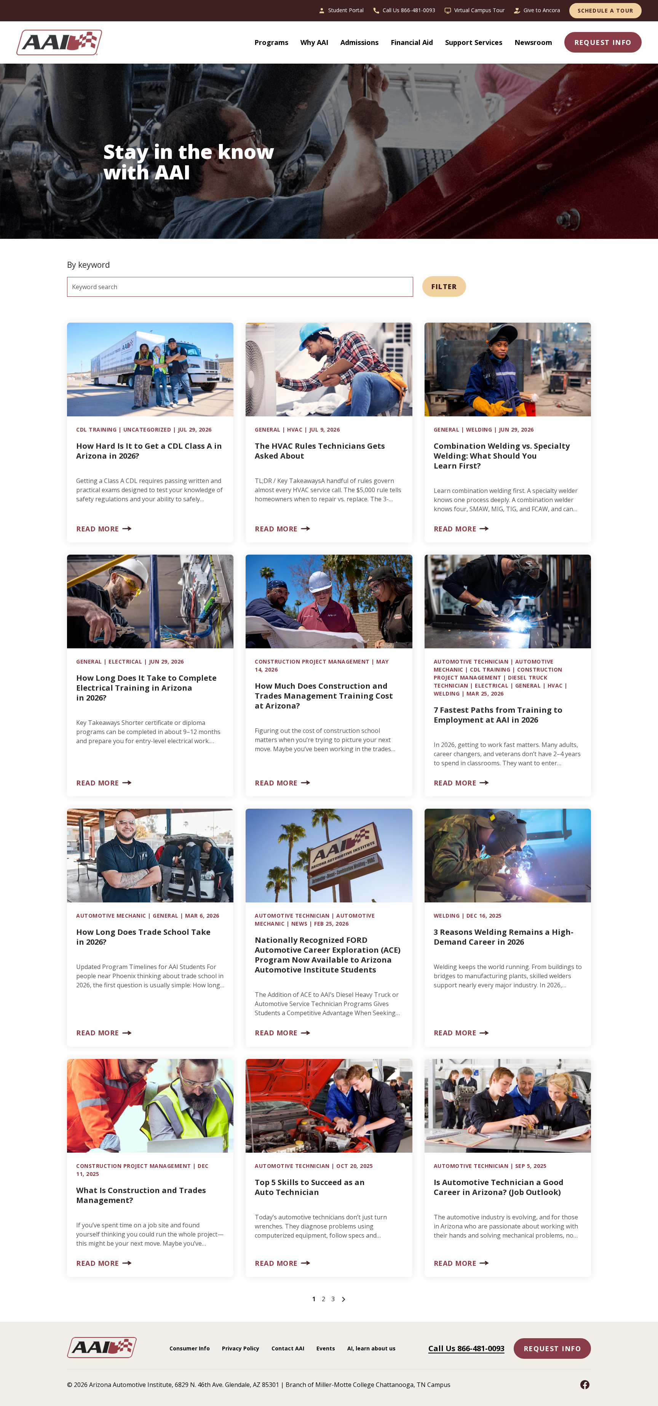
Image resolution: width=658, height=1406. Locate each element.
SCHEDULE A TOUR (605, 10)
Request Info (552, 1348)
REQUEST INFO (603, 42)
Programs (271, 42)
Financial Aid (412, 42)
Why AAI (314, 42)
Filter (444, 286)
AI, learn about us (371, 1348)
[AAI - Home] (102, 1356)
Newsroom (533, 42)
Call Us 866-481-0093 (466, 1348)
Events (325, 1348)
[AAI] (62, 42)
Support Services (473, 42)
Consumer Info (189, 1348)
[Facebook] (585, 1385)
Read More (97, 528)
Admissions (359, 42)
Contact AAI (288, 1348)
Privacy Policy (240, 1348)
